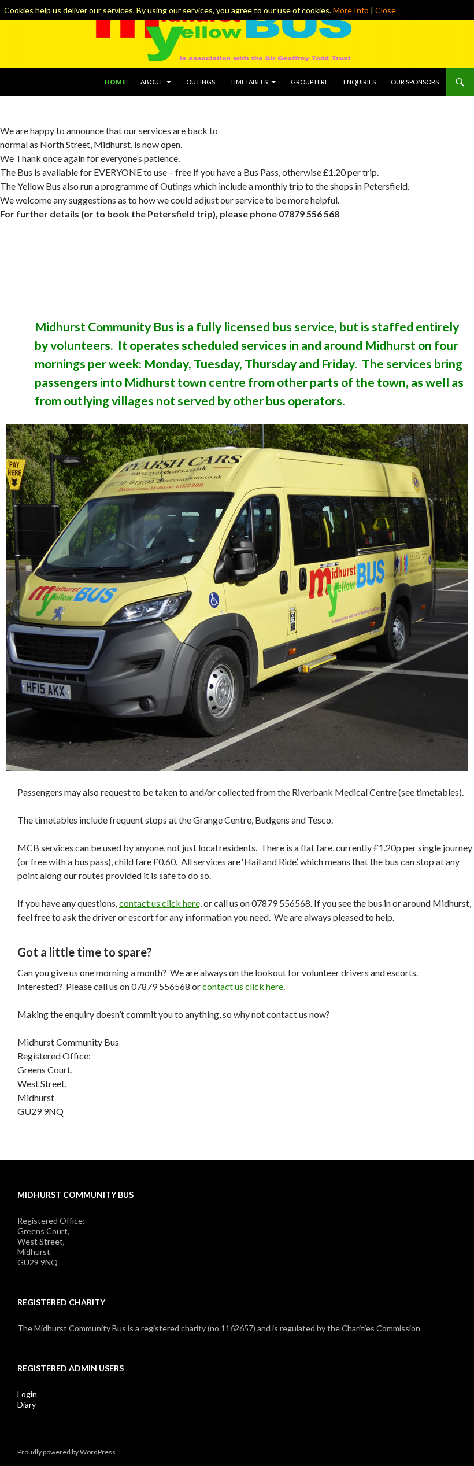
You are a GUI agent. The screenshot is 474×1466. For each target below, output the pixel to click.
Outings (200, 82)
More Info (351, 10)
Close (385, 10)
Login (27, 1394)
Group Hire (309, 82)
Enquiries (359, 82)
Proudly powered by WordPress (66, 1451)
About (151, 82)
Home (115, 82)
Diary (26, 1404)
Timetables (249, 82)
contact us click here (242, 986)
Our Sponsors (415, 82)
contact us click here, (160, 903)
